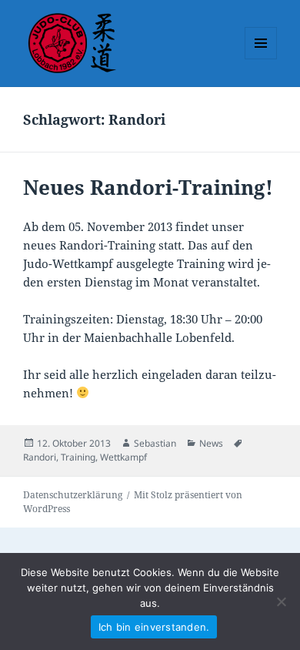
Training (78, 457)
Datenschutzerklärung (72, 494)
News (211, 443)
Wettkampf (123, 457)
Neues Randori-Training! (148, 187)
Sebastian (155, 443)
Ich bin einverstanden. (154, 627)
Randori (39, 457)
